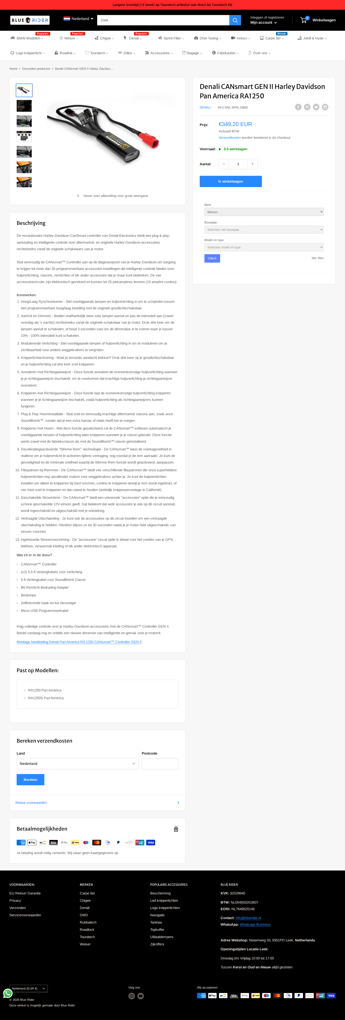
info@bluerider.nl (248, 918)
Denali (205, 107)
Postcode (149, 753)
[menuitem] (29, 38)
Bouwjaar (210, 222)
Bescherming (160, 893)
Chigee (85, 900)
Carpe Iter (87, 893)
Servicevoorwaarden (25, 915)
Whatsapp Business (255, 924)
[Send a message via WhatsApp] (7, 993)
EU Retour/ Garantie (25, 893)
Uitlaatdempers (161, 937)
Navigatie (157, 915)
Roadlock (87, 930)
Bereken (30, 780)
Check (212, 258)
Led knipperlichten (164, 900)
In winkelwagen (230, 181)
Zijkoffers (157, 944)
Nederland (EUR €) (24, 988)
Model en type (214, 240)
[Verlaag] (224, 164)
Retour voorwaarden (31, 803)
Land (21, 753)
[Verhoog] (252, 164)
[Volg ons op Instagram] (131, 996)
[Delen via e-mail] (325, 107)
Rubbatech (88, 922)
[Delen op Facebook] (298, 107)
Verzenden (17, 908)
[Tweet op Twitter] (316, 107)
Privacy (15, 900)
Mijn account (261, 22)
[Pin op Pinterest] (307, 107)
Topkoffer (157, 930)
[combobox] (163, 20)
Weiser (85, 944)
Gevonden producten (36, 68)
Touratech (87, 937)
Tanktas (156, 922)
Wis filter (318, 258)
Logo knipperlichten (165, 908)
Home (13, 68)
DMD (84, 915)
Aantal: (205, 164)
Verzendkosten (230, 137)
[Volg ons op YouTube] (140, 996)
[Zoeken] (235, 20)
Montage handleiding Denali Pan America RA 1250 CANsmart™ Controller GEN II (79, 642)
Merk (207, 204)
